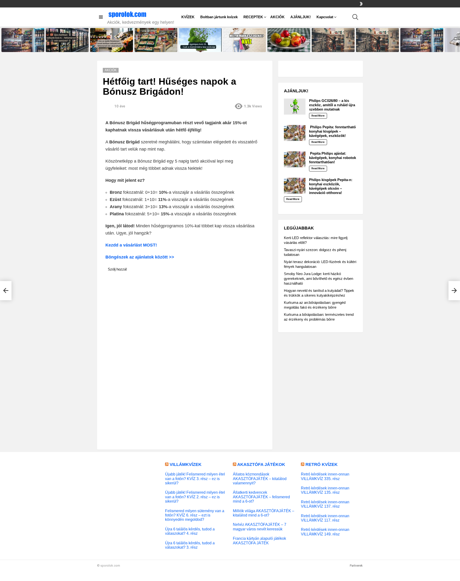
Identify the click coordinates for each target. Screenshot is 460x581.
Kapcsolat (324, 17)
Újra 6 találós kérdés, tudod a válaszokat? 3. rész (190, 545)
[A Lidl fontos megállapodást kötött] (6, 290)
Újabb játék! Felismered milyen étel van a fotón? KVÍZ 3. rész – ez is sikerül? (195, 478)
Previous (2, 40)
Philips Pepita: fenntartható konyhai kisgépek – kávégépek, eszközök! (332, 131)
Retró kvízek (321, 464)
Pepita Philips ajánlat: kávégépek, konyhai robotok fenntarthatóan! (332, 157)
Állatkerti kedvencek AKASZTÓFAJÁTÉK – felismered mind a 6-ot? (261, 496)
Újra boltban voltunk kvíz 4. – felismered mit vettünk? (65, 47)
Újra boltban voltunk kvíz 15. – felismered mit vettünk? (21, 47)
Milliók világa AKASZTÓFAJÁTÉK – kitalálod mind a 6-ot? (263, 513)
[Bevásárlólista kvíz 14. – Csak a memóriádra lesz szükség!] (333, 40)
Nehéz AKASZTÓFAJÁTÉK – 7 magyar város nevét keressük (259, 526)
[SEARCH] (355, 17)
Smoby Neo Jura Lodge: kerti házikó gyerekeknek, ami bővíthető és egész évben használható (318, 278)
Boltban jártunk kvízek (219, 17)
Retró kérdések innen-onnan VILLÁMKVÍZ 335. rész (325, 476)
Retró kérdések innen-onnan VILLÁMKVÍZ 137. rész (325, 504)
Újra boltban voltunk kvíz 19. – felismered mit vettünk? (420, 47)
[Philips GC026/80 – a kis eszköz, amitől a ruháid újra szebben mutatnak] (294, 107)
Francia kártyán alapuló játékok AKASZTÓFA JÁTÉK (259, 540)
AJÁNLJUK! (300, 17)
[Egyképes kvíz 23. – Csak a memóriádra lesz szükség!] (200, 40)
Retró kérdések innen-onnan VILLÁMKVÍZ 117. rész (325, 518)
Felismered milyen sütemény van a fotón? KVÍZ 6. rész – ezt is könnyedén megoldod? (194, 515)
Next (457, 40)
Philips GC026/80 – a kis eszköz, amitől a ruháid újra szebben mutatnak (332, 105)
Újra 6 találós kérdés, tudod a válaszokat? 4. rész (190, 531)
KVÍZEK (188, 17)
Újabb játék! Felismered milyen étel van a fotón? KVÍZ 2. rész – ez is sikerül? (195, 496)
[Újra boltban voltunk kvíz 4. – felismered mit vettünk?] (67, 40)
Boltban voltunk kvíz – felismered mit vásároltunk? (153, 47)
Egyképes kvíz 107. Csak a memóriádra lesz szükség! (286, 47)
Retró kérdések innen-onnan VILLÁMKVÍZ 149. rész (325, 531)
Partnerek (356, 565)
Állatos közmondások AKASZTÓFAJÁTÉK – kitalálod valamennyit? (260, 478)
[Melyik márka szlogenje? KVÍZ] (244, 40)
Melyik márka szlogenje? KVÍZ (243, 48)
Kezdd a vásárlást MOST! (131, 245)
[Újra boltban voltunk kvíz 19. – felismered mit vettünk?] (421, 40)
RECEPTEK (253, 17)
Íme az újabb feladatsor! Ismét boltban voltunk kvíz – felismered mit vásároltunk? (111, 45)
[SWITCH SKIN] (361, 4)
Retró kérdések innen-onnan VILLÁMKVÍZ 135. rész (325, 490)
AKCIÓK (277, 17)
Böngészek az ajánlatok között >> (140, 257)
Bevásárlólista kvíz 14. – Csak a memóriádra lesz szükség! (333, 47)
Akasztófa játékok (261, 464)
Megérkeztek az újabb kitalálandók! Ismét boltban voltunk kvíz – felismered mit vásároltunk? (374, 44)
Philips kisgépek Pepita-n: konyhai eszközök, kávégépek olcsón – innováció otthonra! (330, 186)
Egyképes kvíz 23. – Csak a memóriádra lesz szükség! (197, 47)
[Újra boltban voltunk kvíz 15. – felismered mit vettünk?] (22, 40)
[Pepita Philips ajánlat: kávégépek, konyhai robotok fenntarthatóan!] (294, 159)
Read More (318, 115)
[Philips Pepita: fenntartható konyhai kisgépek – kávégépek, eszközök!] (294, 133)
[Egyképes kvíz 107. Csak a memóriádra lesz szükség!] (288, 40)
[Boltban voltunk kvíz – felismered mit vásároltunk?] (155, 40)
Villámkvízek (185, 464)
